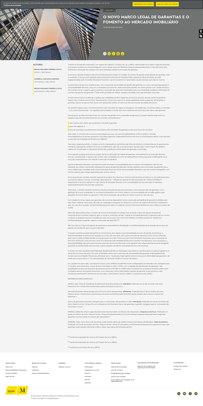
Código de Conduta (181, 366)
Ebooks (87, 379)
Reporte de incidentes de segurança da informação (146, 366)
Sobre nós (9, 367)
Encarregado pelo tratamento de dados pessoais (122, 380)
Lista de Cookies (117, 370)
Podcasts (88, 376)
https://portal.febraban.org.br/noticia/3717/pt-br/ (101, 286)
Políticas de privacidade (12, 5)
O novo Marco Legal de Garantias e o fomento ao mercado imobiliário (146, 19)
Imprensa (88, 383)
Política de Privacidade (119, 367)
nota (96, 253)
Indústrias (35, 370)
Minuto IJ (88, 373)
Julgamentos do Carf (92, 370)
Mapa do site (9, 376)
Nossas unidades (11, 373)
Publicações (89, 367)
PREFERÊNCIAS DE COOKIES (143, 4)
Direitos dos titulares (118, 376)
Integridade (178, 363)
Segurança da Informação (148, 363)
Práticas (34, 367)
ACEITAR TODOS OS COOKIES (167, 4)
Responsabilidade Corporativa (16, 370)
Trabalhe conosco (64, 367)
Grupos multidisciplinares (40, 373)
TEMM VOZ (177, 369)
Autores (38, 64)
